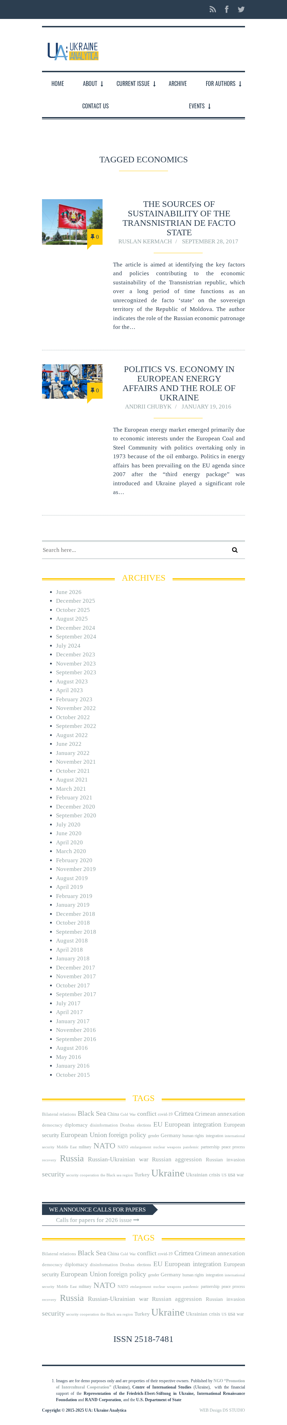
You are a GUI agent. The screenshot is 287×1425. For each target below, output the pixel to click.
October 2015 (73, 1075)
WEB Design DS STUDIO (222, 1410)
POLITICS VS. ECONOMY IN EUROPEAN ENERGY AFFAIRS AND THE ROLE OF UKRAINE (179, 383)
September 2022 (76, 726)
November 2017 (76, 976)
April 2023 (69, 690)
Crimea (184, 1113)
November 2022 (76, 708)
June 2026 (69, 592)
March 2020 (71, 851)
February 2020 (74, 860)
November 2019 (76, 869)
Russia (72, 1158)
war (240, 1174)
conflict (146, 1113)
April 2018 (69, 949)
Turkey (142, 1174)
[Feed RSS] (212, 9)
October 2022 (73, 717)
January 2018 (73, 958)
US (224, 1175)
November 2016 (76, 1030)
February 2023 (74, 699)
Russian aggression (177, 1159)
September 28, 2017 (210, 241)
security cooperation (82, 1175)
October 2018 (73, 922)
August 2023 (72, 681)
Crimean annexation (220, 1113)
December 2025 (75, 600)
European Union (84, 1135)
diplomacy (76, 1125)
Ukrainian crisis (203, 1174)
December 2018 (75, 914)
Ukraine (167, 1173)
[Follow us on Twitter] (239, 9)
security (53, 1174)
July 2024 (68, 645)
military (85, 1147)
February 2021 (74, 797)
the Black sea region (116, 1175)
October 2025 (73, 610)
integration (214, 1136)
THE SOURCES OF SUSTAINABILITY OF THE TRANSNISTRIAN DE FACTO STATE (179, 218)
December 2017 (75, 967)
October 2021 (73, 771)
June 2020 (69, 833)
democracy (52, 1125)
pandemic (191, 1147)
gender (153, 1136)
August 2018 (72, 940)
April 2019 (69, 887)
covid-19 (165, 1114)
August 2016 (72, 1048)
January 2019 (73, 904)
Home (57, 83)
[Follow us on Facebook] (227, 9)
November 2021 (76, 761)
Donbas (127, 1125)
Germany (171, 1135)
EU (157, 1124)
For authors (221, 83)
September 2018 (76, 931)
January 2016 (73, 1065)
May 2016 (68, 1057)
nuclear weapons (167, 1147)
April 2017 (69, 1012)
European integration (193, 1124)
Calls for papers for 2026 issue (94, 1220)
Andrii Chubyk (148, 406)
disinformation (104, 1125)
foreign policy (127, 1135)
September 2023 (76, 672)
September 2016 (76, 1039)
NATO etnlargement (134, 1147)
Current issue (133, 83)
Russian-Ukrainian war (118, 1159)
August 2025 (72, 618)
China (113, 1114)
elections (144, 1125)
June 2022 (69, 744)
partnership (210, 1147)
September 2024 (76, 636)
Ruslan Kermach (145, 241)
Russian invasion (225, 1159)
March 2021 (71, 788)
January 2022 (73, 753)
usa (231, 1174)
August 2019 (72, 878)
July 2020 (68, 824)
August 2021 (72, 779)
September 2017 (76, 994)
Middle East (67, 1147)
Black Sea (92, 1113)
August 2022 (72, 735)
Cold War (127, 1114)
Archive (178, 83)
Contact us (95, 106)
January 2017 (73, 1021)
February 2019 (74, 896)
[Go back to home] (72, 49)
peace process (233, 1147)
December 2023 (75, 654)
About (90, 83)
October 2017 (73, 985)
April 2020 (69, 842)
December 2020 (75, 806)
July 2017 (68, 1003)
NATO (104, 1145)
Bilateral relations (59, 1114)
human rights (193, 1135)
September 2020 (76, 815)
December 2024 (75, 627)
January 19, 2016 (206, 406)
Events (197, 106)
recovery (49, 1160)
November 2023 (76, 663)
